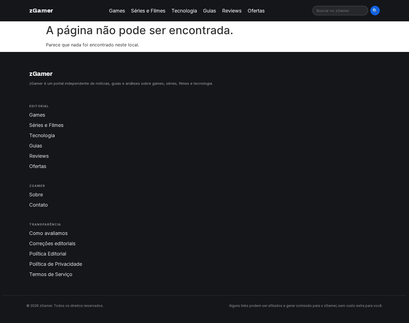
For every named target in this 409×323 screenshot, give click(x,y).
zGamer (41, 10)
